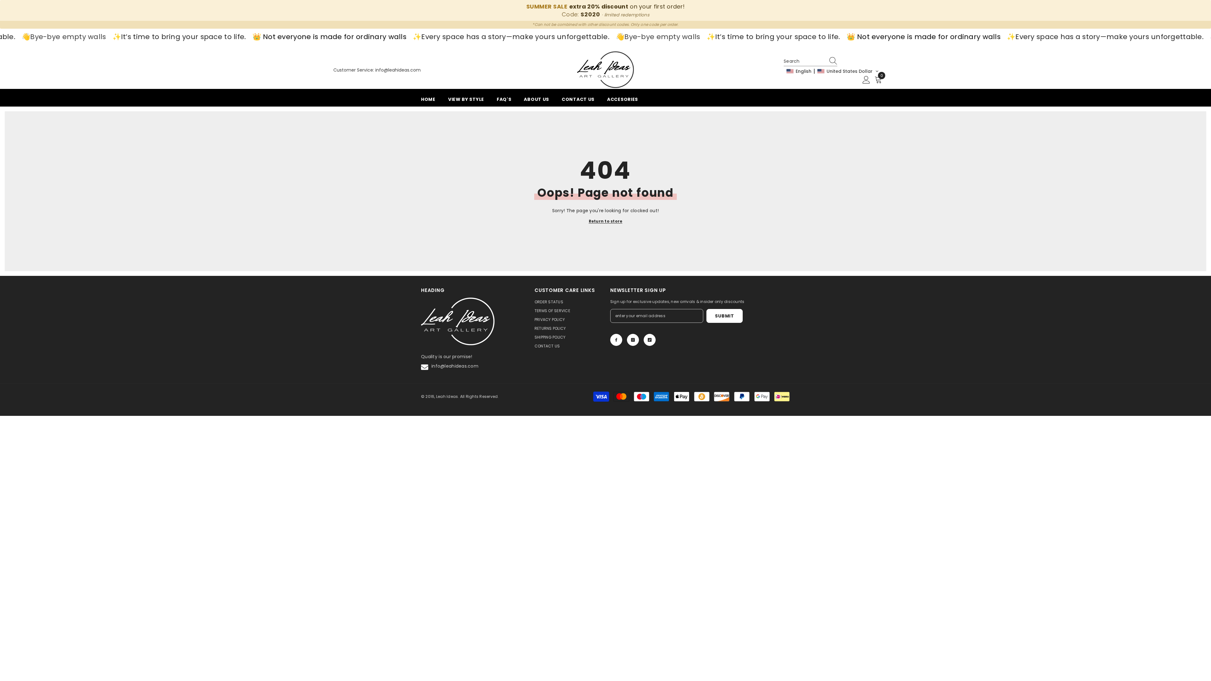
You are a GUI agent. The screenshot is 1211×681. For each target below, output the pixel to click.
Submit (724, 316)
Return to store (606, 221)
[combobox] (804, 61)
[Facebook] (616, 340)
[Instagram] (633, 340)
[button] (832, 71)
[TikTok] (650, 340)
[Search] (834, 61)
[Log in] (866, 80)
